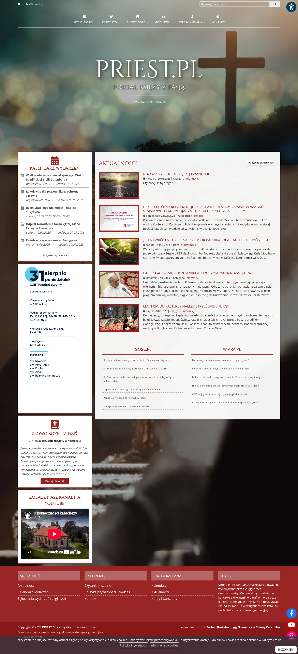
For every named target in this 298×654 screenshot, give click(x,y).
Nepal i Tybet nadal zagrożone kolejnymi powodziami (131, 389)
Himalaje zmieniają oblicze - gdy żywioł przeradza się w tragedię (225, 385)
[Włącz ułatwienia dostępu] (291, 7)
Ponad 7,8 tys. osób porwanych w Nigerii (125, 397)
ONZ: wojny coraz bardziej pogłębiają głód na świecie (220, 394)
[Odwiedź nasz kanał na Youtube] (291, 625)
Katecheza (110, 22)
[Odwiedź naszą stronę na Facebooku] (291, 613)
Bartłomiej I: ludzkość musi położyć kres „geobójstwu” (220, 360)
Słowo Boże (136, 22)
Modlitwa (162, 22)
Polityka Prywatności (133, 645)
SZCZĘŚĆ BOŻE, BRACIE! (149, 102)
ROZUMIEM (286, 649)
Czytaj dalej (53, 481)
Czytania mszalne (98, 585)
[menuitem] (84, 18)
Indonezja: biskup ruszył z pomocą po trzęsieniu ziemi (220, 368)
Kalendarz (159, 585)
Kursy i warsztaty (164, 598)
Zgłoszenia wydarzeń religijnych (42, 598)
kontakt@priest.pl (32, 4)
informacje (192, 178)
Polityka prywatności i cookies (107, 592)
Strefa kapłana (191, 22)
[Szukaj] (274, 4)
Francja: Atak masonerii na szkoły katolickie (126, 406)
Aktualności (83, 22)
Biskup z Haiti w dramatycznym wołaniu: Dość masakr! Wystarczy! (137, 360)
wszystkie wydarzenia (55, 255)
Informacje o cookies (164, 645)
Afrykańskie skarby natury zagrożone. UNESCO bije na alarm (135, 368)
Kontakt (218, 22)
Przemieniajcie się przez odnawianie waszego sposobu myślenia (225, 402)
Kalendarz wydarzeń (33, 592)
